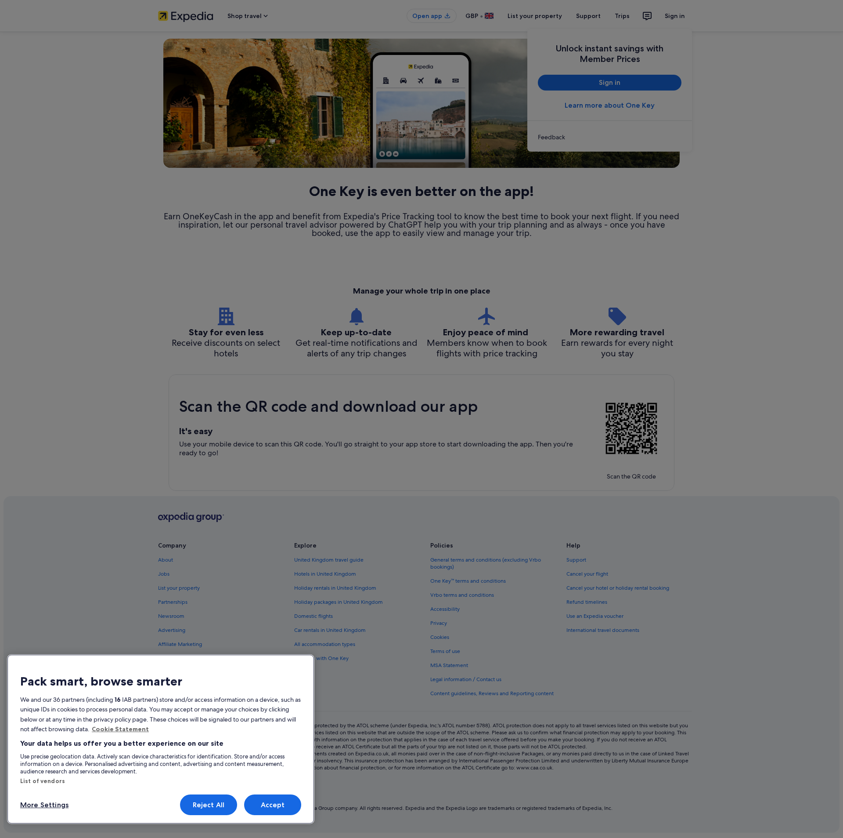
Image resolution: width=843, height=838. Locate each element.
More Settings (44, 805)
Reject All (209, 805)
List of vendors (42, 780)
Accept (273, 805)
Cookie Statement (120, 729)
